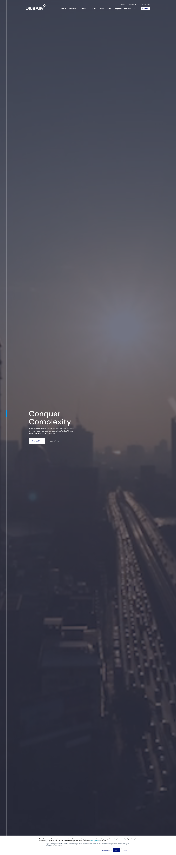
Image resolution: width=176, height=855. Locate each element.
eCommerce (132, 4)
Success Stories (105, 9)
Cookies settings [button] (107, 850)
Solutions (72, 9)
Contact (145, 9)
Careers (122, 4)
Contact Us (36, 441)
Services (83, 9)
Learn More (54, 441)
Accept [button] (116, 850)
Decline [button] (125, 850)
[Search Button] (135, 8)
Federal (93, 9)
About (63, 9)
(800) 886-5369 (144, 4)
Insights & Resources (123, 9)
